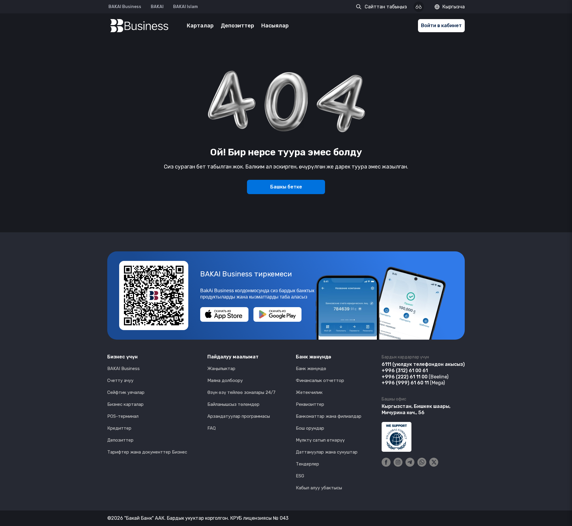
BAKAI (157, 6)
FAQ (211, 428)
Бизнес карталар (125, 404)
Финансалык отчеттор (320, 380)
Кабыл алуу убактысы (319, 488)
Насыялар (275, 25)
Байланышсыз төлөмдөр (233, 404)
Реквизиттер (310, 404)
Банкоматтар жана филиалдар (328, 416)
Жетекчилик (309, 392)
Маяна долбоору (225, 380)
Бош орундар (310, 428)
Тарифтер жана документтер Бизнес (147, 452)
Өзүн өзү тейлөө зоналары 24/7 (241, 392)
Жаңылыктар (221, 368)
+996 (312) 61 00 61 (405, 370)
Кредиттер (119, 428)
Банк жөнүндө (311, 368)
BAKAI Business (124, 6)
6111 (386, 364)
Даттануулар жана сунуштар (327, 452)
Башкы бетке (286, 187)
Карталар (200, 25)
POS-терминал (123, 416)
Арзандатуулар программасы (238, 416)
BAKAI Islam (185, 6)
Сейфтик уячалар (125, 392)
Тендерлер (307, 464)
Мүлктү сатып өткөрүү (320, 440)
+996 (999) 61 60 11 (405, 383)
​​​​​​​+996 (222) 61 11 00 (405, 377)
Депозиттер (237, 25)
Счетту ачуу (120, 380)
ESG (300, 476)
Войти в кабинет (441, 25)
